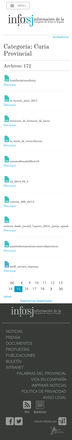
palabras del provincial (41, 374)
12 (53, 283)
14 (10, 289)
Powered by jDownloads (36, 301)
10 (37, 283)
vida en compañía (48, 380)
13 (61, 283)
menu (18, 5)
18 (42, 289)
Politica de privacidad (43, 392)
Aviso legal (54, 398)
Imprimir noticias (49, 386)
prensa (13, 338)
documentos (19, 344)
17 (34, 289)
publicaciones (20, 356)
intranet (14, 368)
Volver (8, 297)
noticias (14, 332)
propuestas (17, 350)
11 (45, 283)
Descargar (10, 84)
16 (26, 289)
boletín (13, 362)
